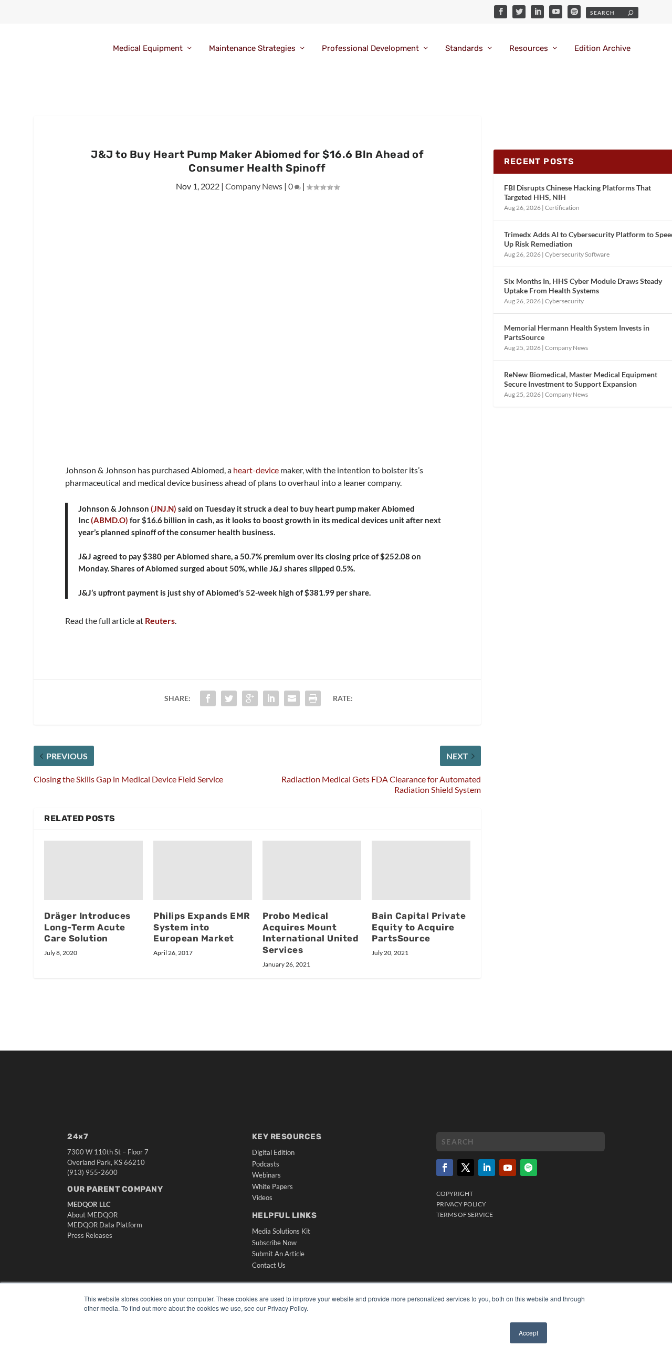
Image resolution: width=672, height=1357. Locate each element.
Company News (253, 186)
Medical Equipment (148, 48)
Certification (562, 207)
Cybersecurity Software (577, 254)
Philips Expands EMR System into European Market (201, 927)
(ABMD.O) (109, 520)
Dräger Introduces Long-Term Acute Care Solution (87, 927)
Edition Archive (602, 48)
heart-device (256, 470)
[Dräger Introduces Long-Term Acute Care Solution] (93, 870)
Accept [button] (528, 1332)
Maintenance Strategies (252, 48)
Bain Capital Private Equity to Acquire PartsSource (419, 927)
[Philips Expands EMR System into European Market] (202, 870)
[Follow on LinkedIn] (486, 1167)
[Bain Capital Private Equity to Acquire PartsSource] (421, 870)
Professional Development (370, 48)
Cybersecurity (564, 301)
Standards (464, 48)
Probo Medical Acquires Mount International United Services (310, 933)
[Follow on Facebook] (444, 1167)
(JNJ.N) (163, 508)
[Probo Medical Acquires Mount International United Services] (311, 870)
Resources (528, 48)
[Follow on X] (465, 1167)
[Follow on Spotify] (528, 1167)
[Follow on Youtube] (507, 1167)
